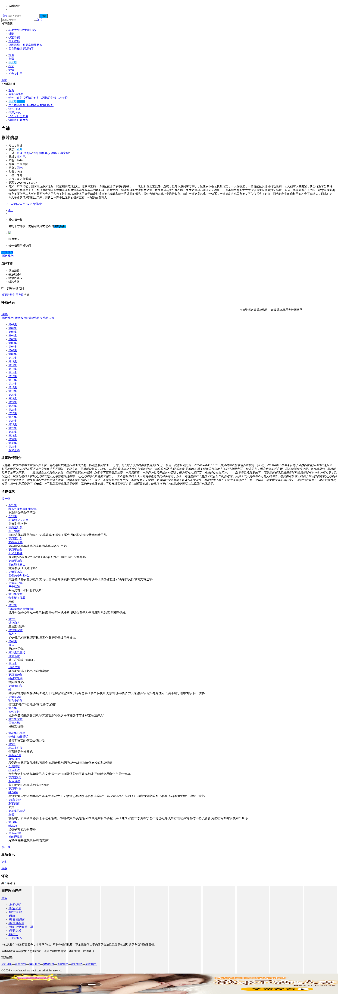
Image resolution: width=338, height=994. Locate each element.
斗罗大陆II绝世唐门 (22, 30)
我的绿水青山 (16, 564)
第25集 (12, 413)
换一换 (6, 498)
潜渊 (11, 33)
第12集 (12, 365)
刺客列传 (14, 803)
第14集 (12, 372)
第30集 (12, 431)
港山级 (12, 120)
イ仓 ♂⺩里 (15, 73)
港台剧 (21, 105)
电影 (11, 58)
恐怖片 (46, 97)
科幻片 (38, 97)
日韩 (20, 120)
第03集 (12, 331)
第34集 (12, 446)
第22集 (12, 402)
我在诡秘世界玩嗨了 (21, 48)
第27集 (12, 420)
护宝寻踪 (14, 37)
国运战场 (14, 722)
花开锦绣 (14, 531)
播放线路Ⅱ (21, 317)
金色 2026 (14, 781)
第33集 (12, 442)
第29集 (12, 428)
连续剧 (12, 62)
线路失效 (48, 317)
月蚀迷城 (14, 656)
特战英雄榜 (15, 678)
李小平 (21, 156)
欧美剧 (38, 105)
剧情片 (55, 97)
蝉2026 (12, 825)
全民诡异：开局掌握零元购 (25, 44)
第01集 (12, 324)
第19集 (12, 391)
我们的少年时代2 (19, 575)
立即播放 (7, 252)
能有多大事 (15, 542)
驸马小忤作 (15, 747)
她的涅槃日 (15, 836)
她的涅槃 (14, 667)
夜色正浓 (14, 770)
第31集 (12, 435)
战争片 (63, 97)
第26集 (12, 417)
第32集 (12, 439)
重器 (11, 814)
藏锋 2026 (14, 758)
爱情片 (29, 97)
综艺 (11, 66)
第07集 (12, 346)
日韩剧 (29, 105)
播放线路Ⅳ (35, 317)
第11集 (12, 361)
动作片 (12, 97)
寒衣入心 (14, 633)
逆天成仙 (14, 41)
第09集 (12, 354)
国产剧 (12, 105)
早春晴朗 (14, 586)
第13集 (12, 368)
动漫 (11, 69)
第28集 (12, 424)
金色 (11, 645)
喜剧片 (21, 97)
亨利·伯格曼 (40, 152)
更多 (4, 861)
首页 (11, 55)
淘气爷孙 (14, 711)
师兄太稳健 (15, 553)
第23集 (12, 405)
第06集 (12, 342)
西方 (25, 120)
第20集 (12, 394)
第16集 (12, 379)
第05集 (12, 339)
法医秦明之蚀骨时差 (21, 608)
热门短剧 (48, 105)
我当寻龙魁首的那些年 (22, 508)
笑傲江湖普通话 (18, 736)
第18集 (12, 387)
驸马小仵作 (15, 700)
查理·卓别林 (24, 152)
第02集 (12, 328)
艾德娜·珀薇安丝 (58, 152)
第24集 (12, 409)
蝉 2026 (13, 792)
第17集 (12, 383)
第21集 (12, 398)
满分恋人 (14, 622)
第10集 (12, 357)
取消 (39, 19)
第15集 (12, 376)
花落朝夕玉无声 (18, 520)
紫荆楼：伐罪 (16, 597)
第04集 (12, 335)
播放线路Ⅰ (7, 317)
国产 (20, 167)
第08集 (12, 350)
